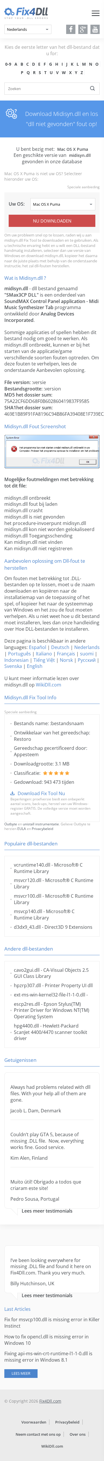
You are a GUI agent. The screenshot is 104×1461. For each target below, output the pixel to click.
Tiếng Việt (44, 660)
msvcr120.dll (27, 880)
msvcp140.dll (28, 911)
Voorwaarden (33, 1422)
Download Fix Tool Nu (41, 793)
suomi (87, 653)
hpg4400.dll (26, 1026)
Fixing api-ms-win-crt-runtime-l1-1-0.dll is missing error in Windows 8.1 (48, 1356)
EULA (21, 828)
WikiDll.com (48, 685)
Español (37, 647)
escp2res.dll (27, 1004)
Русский (87, 660)
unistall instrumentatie (41, 824)
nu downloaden (52, 221)
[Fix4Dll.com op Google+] (83, 29)
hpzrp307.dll (27, 985)
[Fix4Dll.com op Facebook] (71, 29)
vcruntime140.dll (32, 865)
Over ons (78, 1434)
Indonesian (16, 660)
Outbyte (10, 824)
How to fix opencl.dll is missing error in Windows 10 (46, 1339)
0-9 (8, 64)
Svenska (13, 666)
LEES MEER (21, 1373)
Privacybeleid (42, 828)
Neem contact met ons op (38, 1434)
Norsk (66, 660)
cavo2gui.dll (27, 970)
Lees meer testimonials (47, 1211)
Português (19, 653)
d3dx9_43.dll (27, 927)
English (34, 666)
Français (66, 653)
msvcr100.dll (27, 896)
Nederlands (87, 647)
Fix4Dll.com (50, 1401)
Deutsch (60, 647)
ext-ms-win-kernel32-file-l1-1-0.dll (49, 995)
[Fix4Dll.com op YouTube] (95, 29)
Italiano (44, 653)
